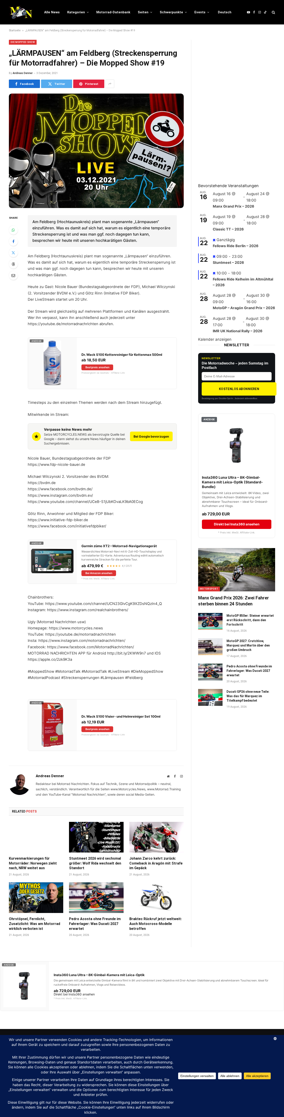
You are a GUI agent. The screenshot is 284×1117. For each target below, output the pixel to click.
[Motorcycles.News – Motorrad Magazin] (21, 12)
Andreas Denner (23, 73)
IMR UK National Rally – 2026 (237, 331)
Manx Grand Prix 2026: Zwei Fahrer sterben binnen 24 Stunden (233, 601)
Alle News (52, 12)
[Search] (273, 12)
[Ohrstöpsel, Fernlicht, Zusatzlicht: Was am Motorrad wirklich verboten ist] (36, 897)
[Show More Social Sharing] (109, 84)
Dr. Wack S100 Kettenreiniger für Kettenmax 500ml (121, 355)
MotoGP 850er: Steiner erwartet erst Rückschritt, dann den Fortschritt (250, 620)
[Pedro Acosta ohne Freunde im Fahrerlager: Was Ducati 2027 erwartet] (96, 897)
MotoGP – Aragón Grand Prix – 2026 (244, 308)
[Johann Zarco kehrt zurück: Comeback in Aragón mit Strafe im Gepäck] (156, 837)
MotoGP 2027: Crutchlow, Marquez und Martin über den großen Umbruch (248, 645)
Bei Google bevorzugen (151, 436)
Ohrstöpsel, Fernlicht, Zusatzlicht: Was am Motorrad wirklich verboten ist (34, 924)
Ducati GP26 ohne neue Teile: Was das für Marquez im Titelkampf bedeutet (248, 696)
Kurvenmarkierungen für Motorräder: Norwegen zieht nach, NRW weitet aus (33, 863)
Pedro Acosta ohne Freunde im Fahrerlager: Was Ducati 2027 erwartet (95, 924)
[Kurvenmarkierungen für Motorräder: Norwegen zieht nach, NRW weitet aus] (36, 837)
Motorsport (209, 588)
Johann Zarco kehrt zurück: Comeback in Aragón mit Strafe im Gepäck (156, 863)
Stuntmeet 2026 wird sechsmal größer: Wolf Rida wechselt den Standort (95, 863)
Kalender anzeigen (214, 339)
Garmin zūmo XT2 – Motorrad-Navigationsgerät (119, 546)
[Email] (13, 275)
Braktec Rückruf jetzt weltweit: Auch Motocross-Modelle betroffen (155, 924)
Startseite (14, 30)
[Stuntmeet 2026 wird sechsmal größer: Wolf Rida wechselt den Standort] (96, 837)
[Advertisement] (231, 106)
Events (199, 12)
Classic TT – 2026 (228, 229)
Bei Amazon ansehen (98, 573)
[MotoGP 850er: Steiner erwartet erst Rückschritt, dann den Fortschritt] (210, 621)
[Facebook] (13, 241)
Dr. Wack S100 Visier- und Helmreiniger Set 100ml (120, 717)
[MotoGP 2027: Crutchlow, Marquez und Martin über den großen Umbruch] (210, 646)
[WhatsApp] (13, 230)
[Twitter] (13, 252)
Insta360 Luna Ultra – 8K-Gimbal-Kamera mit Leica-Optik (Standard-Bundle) (232, 482)
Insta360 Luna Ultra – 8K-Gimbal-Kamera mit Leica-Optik (99, 975)
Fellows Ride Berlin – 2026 (235, 246)
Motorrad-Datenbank (113, 12)
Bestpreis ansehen (97, 367)
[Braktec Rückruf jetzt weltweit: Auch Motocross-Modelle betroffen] (156, 897)
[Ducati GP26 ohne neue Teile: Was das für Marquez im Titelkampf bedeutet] (210, 697)
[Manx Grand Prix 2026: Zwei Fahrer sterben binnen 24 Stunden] (236, 569)
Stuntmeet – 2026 (228, 262)
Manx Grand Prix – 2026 (233, 206)
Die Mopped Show (23, 42)
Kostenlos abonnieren (239, 389)
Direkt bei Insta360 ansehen (236, 524)
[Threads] (13, 264)
